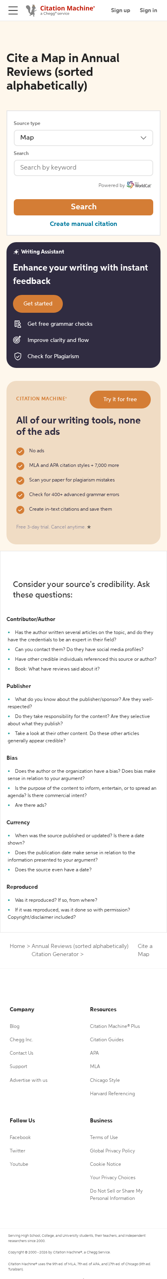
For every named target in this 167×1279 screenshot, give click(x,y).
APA (94, 1053)
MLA (95, 1066)
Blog (14, 1026)
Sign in (148, 10)
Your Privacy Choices (112, 1178)
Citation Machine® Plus (115, 1026)
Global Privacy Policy (112, 1151)
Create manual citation (83, 224)
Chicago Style (105, 1080)
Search (21, 153)
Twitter (17, 1151)
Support (18, 1066)
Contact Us (21, 1053)
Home (17, 946)
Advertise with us (28, 1080)
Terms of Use (104, 1137)
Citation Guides (107, 1040)
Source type (27, 123)
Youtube (19, 1164)
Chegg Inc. (21, 1040)
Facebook (20, 1137)
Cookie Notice (105, 1164)
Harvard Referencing (112, 1094)
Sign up (120, 10)
